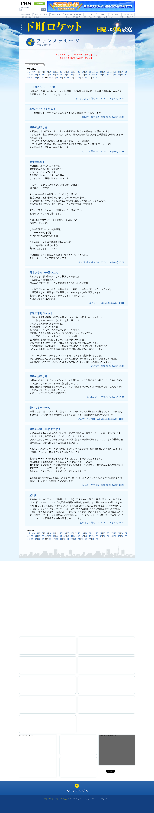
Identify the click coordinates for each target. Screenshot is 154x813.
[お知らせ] (77, 598)
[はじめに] (38, 598)
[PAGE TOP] (77, 788)
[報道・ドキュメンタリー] (73, 14)
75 (82, 78)
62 (36, 78)
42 (65, 75)
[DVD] (121, 17)
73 (75, 78)
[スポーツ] (102, 14)
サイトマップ (58, 799)
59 (126, 75)
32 (28, 75)
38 (50, 75)
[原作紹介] (116, 598)
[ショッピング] (128, 14)
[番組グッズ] (130, 17)
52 (101, 75)
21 (90, 72)
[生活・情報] (56, 14)
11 (54, 72)
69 (61, 78)
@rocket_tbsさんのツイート (27, 735)
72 (72, 78)
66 (50, 78)
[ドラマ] (25, 14)
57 (119, 75)
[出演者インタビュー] (47, 665)
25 (104, 72)
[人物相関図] (77, 620)
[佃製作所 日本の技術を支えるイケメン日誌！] (106, 645)
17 (75, 72)
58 (122, 75)
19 (83, 72)
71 (68, 78)
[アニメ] (89, 14)
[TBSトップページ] (25, 3)
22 (93, 72)
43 (68, 75)
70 (64, 78)
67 (53, 78)
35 (39, 75)
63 (39, 78)
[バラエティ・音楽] (41, 14)
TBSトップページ (48, 799)
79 (97, 78)
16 (72, 72)
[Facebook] (78, 767)
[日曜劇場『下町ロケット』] (51, 26)
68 (57, 78)
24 (101, 72)
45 (75, 75)
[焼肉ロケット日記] (106, 665)
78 (93, 78)
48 (86, 75)
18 (79, 72)
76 (86, 78)
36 (43, 75)
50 (93, 75)
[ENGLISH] (37, 17)
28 (115, 72)
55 (111, 75)
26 (108, 72)
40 (57, 75)
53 (104, 75)
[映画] (105, 17)
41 (61, 75)
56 (115, 75)
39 (54, 75)
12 (57, 72)
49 (90, 75)
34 (36, 75)
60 (28, 78)
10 (50, 72)
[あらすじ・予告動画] (77, 575)
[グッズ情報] (106, 704)
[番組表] (39, 3)
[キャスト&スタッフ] (38, 620)
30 (122, 72)
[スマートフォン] (88, 17)
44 (72, 75)
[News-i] (68, 17)
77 (90, 78)
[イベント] (113, 17)
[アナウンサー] (77, 17)
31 (126, 72)
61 (32, 78)
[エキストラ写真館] (47, 704)
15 (68, 72)
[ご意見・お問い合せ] (25, 17)
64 (43, 78)
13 (61, 72)
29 (119, 72)
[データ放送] (97, 17)
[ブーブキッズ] (47, 724)
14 (65, 72)
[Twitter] (78, 745)
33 (32, 75)
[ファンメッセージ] (116, 620)
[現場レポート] (106, 685)
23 (97, 72)
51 (97, 75)
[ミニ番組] (115, 14)
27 (111, 72)
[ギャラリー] (47, 685)
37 (46, 75)
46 (79, 75)
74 (79, 78)
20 (86, 72)
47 (83, 75)
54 (108, 75)
